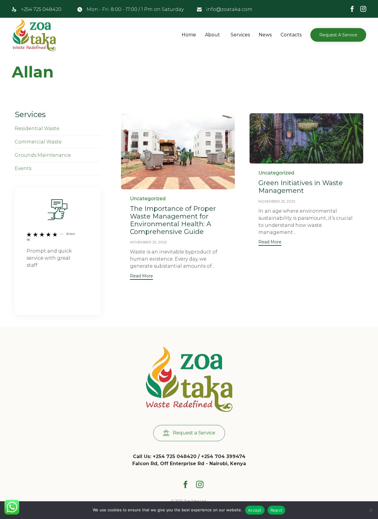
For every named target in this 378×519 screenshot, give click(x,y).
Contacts (291, 35)
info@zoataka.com (229, 9)
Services (240, 35)
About (212, 35)
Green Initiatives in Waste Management (300, 187)
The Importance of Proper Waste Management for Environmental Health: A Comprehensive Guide (173, 220)
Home (189, 35)
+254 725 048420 (41, 9)
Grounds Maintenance (43, 155)
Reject (277, 510)
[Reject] (371, 510)
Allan (33, 72)
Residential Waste (37, 128)
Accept (255, 510)
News (265, 35)
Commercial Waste (38, 142)
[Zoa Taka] (34, 35)
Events (23, 168)
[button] (338, 35)
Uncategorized (148, 198)
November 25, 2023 (148, 242)
